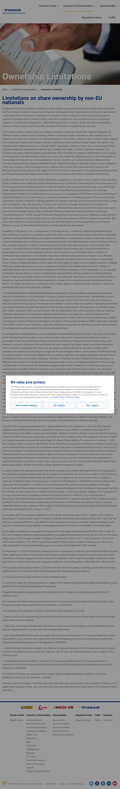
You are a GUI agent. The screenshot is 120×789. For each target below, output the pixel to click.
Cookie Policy (58, 397)
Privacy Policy (73, 397)
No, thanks (59, 405)
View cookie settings (26, 405)
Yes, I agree (92, 405)
